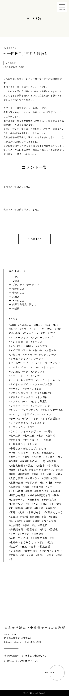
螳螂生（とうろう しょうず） (27, 542)
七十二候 (29, 435)
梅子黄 (40, 508)
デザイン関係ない (42, 393)
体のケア (15, 457)
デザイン (15, 389)
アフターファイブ (42, 337)
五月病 (33, 444)
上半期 (51, 435)
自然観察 (38, 534)
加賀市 (41, 465)
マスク (47, 414)
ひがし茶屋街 (39, 401)
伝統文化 (49, 452)
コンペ (36, 367)
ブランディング (41, 406)
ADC (13, 325)
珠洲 (19, 521)
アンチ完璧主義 (19, 342)
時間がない (16, 504)
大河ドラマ (33, 478)
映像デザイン (18, 499)
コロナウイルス (19, 367)
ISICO (13, 329)
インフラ (42, 346)
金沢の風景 (31, 551)
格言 (29, 508)
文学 (50, 487)
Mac (50, 329)
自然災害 (24, 534)
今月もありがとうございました (28, 448)
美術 (43, 529)
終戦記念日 (16, 529)
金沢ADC (15, 551)
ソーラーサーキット (48, 380)
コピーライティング (48, 363)
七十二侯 (15, 435)
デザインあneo (32, 389)
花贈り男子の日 (19, 538)
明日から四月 (18, 495)
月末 (36, 504)
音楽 (30, 555)
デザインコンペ (19, 393)
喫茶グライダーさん (42, 470)
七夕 (41, 435)
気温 (21, 512)
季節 (46, 478)
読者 (33, 546)
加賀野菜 (54, 465)
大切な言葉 (16, 478)
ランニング (38, 423)
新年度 (56, 491)
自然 (12, 534)
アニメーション (19, 337)
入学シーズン (55, 457)
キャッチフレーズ (46, 354)
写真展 (52, 461)
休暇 (37, 452)
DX (48, 325)
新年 (29, 491)
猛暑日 (54, 517)
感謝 (27, 487)
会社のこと (18, 292)
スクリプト (38, 371)
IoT (56, 325)
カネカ (28, 354)
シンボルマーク (19, 371)
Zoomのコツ (31, 333)
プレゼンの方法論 (52, 410)
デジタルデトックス (21, 397)
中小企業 (29, 440)
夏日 (51, 474)
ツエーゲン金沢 (44, 384)
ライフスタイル (19, 423)
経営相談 (32, 529)
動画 (12, 470)
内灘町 (14, 461)
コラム (16, 276)
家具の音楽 (16, 482)
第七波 (43, 525)
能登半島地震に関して (24, 304)
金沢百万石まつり (52, 551)
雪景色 (14, 555)
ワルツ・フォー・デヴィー (25, 431)
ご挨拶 (16, 280)
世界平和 (15, 440)
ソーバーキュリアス (21, 380)
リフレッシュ (18, 427)
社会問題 (15, 525)
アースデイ (48, 333)
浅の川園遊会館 (31, 517)
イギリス (37, 342)
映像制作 (35, 499)
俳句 (27, 457)
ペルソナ (15, 414)
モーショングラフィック (24, 418)
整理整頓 (38, 487)
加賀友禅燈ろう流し (21, 465)
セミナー (37, 376)
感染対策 (15, 487)
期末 (44, 504)
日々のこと (18, 300)
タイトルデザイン (20, 384)
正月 (12, 512)
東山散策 (56, 504)
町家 (37, 521)
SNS (59, 329)
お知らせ (15, 354)
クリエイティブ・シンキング (27, 359)
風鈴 (60, 555)
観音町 (14, 546)
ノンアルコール (19, 401)
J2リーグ (26, 329)
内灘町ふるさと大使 (33, 461)
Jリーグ (39, 329)
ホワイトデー (32, 414)
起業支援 (45, 546)
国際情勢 (24, 474)
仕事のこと (18, 288)
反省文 (16, 296)
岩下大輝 (32, 482)
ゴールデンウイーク (21, 363)
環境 (28, 521)
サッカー (49, 367)
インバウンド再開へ (21, 346)
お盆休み (51, 350)
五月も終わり (18, 444)
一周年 (49, 431)
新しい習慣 (16, 491)
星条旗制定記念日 (40, 495)
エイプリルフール (20, 350)
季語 (55, 478)
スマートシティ (19, 376)
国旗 (60, 470)
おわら (38, 350)
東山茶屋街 (16, 508)
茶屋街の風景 (39, 538)
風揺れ (41, 555)
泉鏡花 (14, 517)
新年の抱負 (42, 491)
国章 (12, 474)
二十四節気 (45, 440)
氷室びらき (34, 512)
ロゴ (32, 427)
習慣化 (54, 529)
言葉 (24, 546)
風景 (51, 555)
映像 (56, 495)
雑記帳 (16, 308)
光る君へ (38, 457)
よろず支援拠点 (51, 418)
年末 (59, 482)
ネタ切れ (42, 397)
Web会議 (15, 333)
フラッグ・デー (19, 406)
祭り (27, 525)
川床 (50, 482)
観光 (50, 542)
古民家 (23, 470)
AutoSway (25, 325)
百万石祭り (50, 521)
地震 (36, 474)
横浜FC (51, 508)
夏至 (60, 474)
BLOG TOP (34, 239)
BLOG (39, 325)
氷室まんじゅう (54, 512)
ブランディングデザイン (25, 284)
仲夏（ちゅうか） (20, 452)
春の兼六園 (50, 499)
